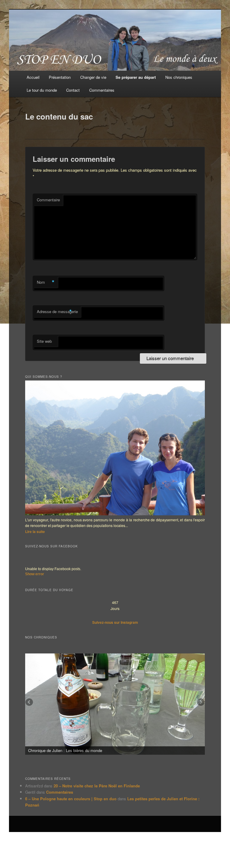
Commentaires (101, 90)
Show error (34, 574)
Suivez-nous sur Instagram (115, 622)
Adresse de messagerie (57, 311)
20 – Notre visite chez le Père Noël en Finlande (97, 786)
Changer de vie (93, 77)
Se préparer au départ (136, 77)
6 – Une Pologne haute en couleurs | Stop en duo (70, 798)
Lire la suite (35, 531)
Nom (46, 282)
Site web (44, 341)
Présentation (60, 77)
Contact (73, 90)
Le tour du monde (42, 90)
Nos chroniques (178, 77)
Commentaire (48, 200)
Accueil (33, 77)
